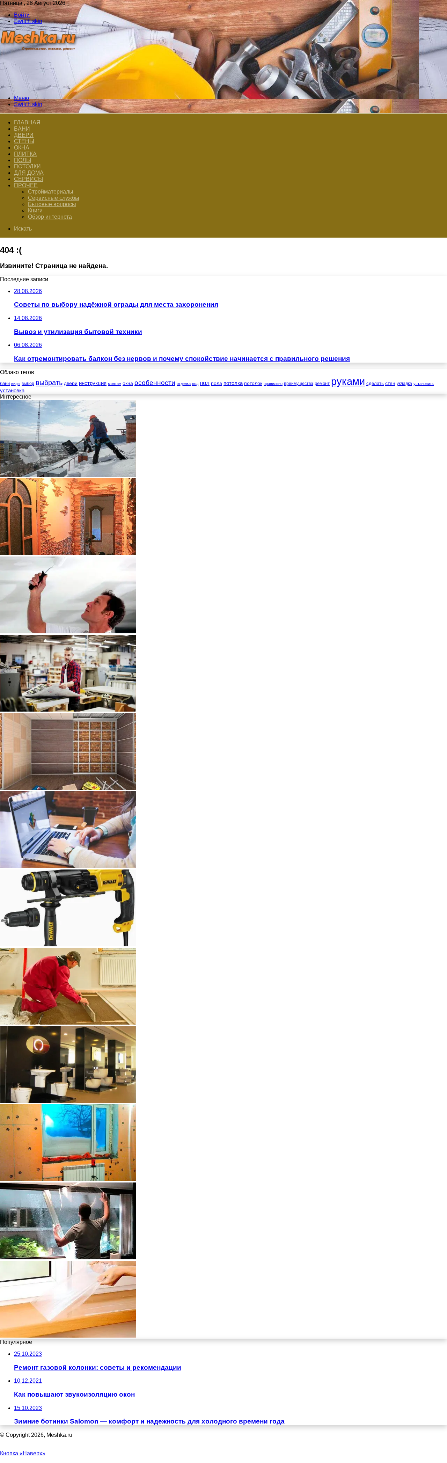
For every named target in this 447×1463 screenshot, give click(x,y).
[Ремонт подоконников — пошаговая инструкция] (68, 1336)
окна (128, 383)
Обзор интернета (50, 217)
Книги (35, 210)
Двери (24, 135)
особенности (154, 382)
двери (71, 383)
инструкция (93, 383)
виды (15, 383)
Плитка (25, 154)
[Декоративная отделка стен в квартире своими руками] (68, 553)
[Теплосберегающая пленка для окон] (68, 1257)
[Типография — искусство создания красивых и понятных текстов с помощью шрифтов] (68, 710)
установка (12, 390)
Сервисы (28, 179)
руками (348, 381)
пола (216, 383)
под (195, 383)
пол (205, 383)
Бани (22, 129)
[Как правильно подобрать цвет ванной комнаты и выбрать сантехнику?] (68, 1101)
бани (5, 383)
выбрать (49, 382)
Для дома (29, 173)
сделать (375, 383)
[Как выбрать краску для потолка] (68, 631)
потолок (253, 383)
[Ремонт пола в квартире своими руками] (68, 1023)
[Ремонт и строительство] (39, 86)
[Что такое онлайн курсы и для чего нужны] (68, 866)
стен (390, 383)
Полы (22, 160)
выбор (28, 383)
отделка (184, 383)
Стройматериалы (50, 192)
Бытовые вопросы (52, 204)
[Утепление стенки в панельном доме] (68, 1179)
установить (423, 383)
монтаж (114, 383)
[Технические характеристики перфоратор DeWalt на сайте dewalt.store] (68, 944)
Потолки (27, 166)
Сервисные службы (53, 198)
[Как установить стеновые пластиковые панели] (68, 788)
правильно (273, 383)
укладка (404, 383)
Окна (21, 148)
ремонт (322, 383)
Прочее (26, 185)
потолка (233, 383)
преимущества (298, 383)
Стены (24, 141)
